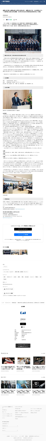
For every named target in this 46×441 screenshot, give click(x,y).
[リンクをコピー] (16, 20)
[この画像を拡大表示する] (7, 252)
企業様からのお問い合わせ (18, 437)
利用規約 (26, 436)
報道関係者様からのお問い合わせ (34, 436)
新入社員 (26, 276)
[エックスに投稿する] (7, 20)
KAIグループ (9, 276)
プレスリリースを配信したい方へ (7, 415)
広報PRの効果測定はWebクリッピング (21, 416)
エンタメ (18, 3)
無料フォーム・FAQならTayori (35, 410)
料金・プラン (4, 411)
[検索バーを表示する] (44, 1)
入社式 (15, 276)
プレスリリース (7, 302)
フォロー (23, 323)
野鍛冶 (37, 276)
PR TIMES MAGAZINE (18, 414)
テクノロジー (5, 3)
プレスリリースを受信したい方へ (7, 413)
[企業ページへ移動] (23, 313)
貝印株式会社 (14, 302)
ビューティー (23, 3)
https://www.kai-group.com (7, 217)
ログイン (41, 1)
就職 (19, 276)
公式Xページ (4, 428)
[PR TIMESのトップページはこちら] (6, 1)
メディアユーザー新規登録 (23, 234)
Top (1, 3)
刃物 (22, 276)
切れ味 (5, 279)
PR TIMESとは (4, 409)
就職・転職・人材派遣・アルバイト (21, 271)
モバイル (10, 3)
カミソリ (32, 276)
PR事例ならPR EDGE (34, 412)
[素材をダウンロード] (14, 20)
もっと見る (43, 353)
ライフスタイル (35, 3)
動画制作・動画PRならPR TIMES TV (20, 410)
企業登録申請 (36, 1)
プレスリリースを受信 (29, 1)
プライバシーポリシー (14, 436)
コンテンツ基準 (21, 436)
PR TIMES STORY (17, 408)
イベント (5, 266)
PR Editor (16, 418)
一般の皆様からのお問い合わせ (27, 437)
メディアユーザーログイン (23, 229)
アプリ (14, 3)
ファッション (29, 3)
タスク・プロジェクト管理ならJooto (36, 408)
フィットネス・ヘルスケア (8, 271)
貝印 (4, 276)
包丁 (41, 276)
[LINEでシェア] (11, 20)
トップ (3, 302)
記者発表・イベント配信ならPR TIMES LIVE (21, 412)
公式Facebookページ (5, 423)
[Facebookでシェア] (9, 20)
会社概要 (8, 436)
